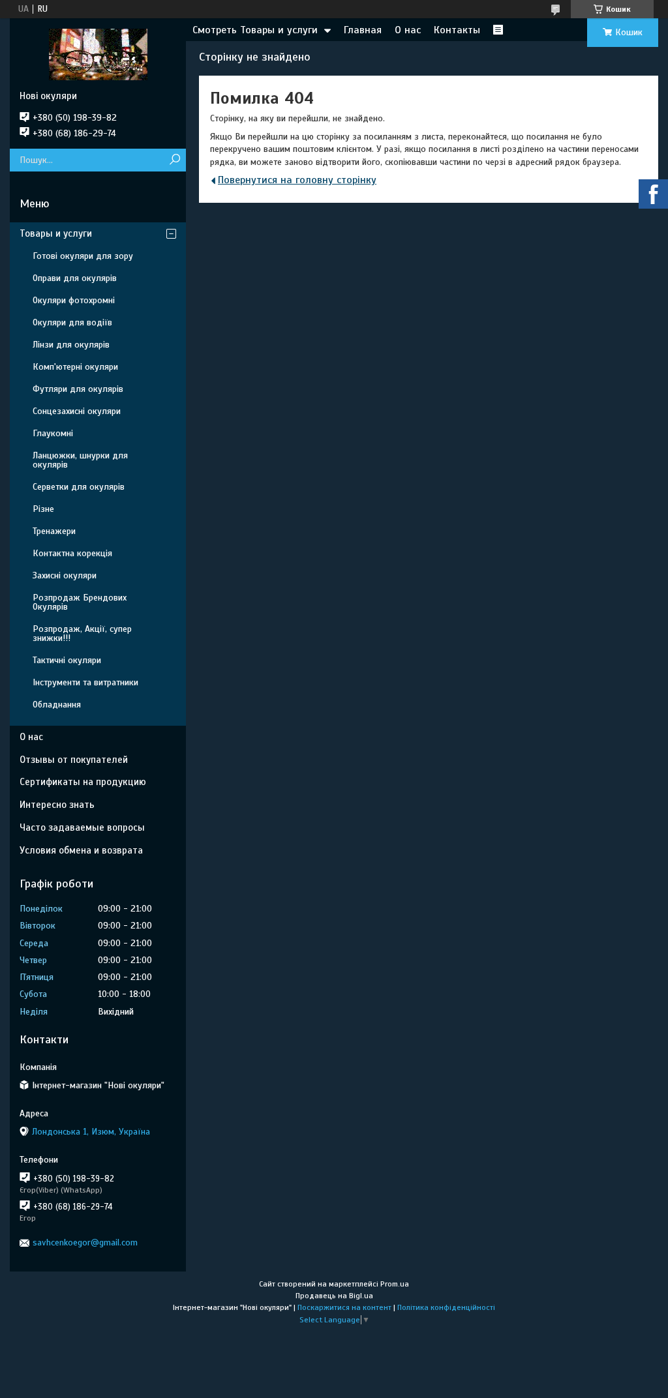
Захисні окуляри (65, 575)
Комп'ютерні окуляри (75, 366)
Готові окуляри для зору (83, 255)
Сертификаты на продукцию (83, 782)
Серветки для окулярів (79, 486)
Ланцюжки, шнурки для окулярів (80, 460)
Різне (43, 508)
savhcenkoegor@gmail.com (85, 1242)
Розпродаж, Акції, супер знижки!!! (82, 633)
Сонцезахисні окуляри (77, 411)
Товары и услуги (56, 233)
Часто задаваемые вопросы (82, 827)
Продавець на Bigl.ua (334, 1295)
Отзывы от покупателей (74, 760)
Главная (363, 30)
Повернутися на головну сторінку (297, 179)
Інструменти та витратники (85, 682)
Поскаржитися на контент (344, 1307)
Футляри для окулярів (78, 388)
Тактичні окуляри (67, 660)
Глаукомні (53, 433)
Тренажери (54, 531)
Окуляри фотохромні (74, 300)
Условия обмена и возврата (81, 850)
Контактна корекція (72, 553)
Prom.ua (394, 1283)
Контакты (457, 30)
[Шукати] (174, 160)
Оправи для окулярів (75, 278)
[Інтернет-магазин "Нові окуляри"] (98, 54)
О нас (408, 30)
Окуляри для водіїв (72, 322)
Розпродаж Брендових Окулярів (80, 602)
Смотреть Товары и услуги (255, 30)
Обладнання (57, 704)
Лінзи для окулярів (71, 344)
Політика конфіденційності (446, 1307)
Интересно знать (57, 805)
